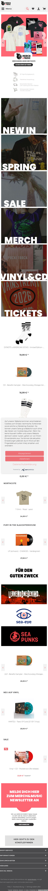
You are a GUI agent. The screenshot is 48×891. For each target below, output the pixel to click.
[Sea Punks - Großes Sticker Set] (24, 660)
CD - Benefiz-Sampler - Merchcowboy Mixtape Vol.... (24, 385)
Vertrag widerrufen (33, 887)
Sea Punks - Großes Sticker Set (24, 674)
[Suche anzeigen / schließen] (27, 8)
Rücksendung (18, 887)
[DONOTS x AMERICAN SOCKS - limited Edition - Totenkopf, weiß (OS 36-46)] (24, 332)
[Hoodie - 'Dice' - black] (24, 497)
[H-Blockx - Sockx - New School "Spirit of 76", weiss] (24, 412)
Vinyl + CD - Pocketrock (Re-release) (24, 769)
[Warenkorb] (44, 8)
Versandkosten (32, 879)
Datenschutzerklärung (24, 464)
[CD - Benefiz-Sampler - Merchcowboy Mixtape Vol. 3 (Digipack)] (24, 372)
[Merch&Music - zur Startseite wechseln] (6, 3)
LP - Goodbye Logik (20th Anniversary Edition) (24, 722)
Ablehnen (24, 459)
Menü (9, 9)
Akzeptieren (24, 453)
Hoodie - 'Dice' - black (24, 509)
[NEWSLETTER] (24, 806)
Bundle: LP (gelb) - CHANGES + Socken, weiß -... (24, 551)
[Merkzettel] (33, 8)
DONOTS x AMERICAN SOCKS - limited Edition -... (24, 347)
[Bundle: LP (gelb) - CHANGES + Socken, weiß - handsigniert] (24, 539)
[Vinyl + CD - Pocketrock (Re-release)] (24, 755)
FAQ (9, 887)
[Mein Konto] (38, 8)
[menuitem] (6, 8)
